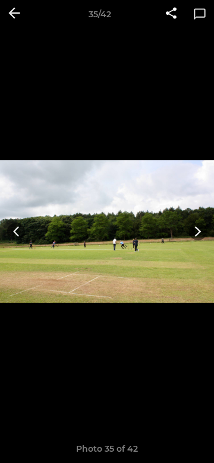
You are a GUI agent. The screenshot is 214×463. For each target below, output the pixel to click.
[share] (171, 14)
